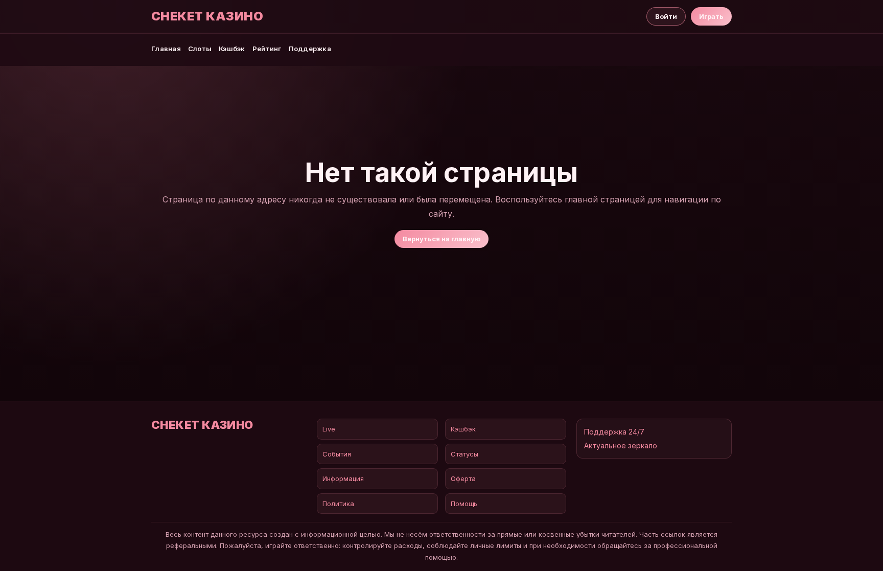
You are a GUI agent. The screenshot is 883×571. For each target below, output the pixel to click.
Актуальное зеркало (620, 445)
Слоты (200, 48)
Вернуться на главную (441, 239)
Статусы (464, 454)
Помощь (464, 503)
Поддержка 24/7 (614, 431)
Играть (711, 16)
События (336, 454)
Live (328, 429)
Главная (166, 48)
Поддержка (310, 48)
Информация (343, 478)
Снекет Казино (207, 16)
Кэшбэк (232, 48)
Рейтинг (267, 48)
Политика (338, 503)
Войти (666, 16)
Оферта (463, 478)
